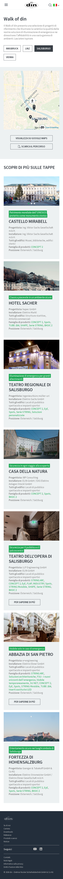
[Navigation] (6, 5)
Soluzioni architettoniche (22, 676)
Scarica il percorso (33, 146)
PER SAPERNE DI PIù (24, 602)
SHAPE (24, 325)
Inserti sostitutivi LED (20, 689)
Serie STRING (36, 325)
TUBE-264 (14, 325)
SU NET (34, 683)
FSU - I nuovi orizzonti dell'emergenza (29, 678)
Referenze (7, 835)
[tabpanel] (31, 191)
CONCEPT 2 (37, 247)
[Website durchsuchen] (50, 5)
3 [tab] (34, 203)
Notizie (6, 841)
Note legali (8, 860)
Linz (27, 48)
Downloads (8, 832)
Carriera (7, 828)
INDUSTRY (38, 583)
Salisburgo (44, 48)
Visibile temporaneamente (26, 681)
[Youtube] (35, 849)
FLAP (29, 583)
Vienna (9, 57)
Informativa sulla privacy (13, 864)
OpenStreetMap (52, 127)
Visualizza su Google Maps (31, 138)
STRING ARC (37, 580)
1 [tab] (28, 203)
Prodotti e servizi (10, 838)
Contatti (7, 857)
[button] (31, 100)
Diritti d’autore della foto (13, 867)
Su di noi (7, 825)
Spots (47, 322)
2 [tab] (31, 203)
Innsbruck (12, 48)
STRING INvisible (18, 586)
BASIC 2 (48, 325)
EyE (46, 408)
